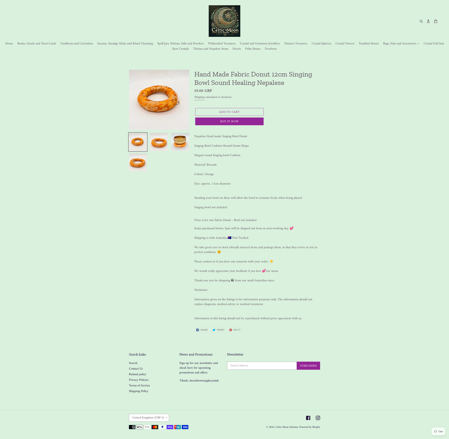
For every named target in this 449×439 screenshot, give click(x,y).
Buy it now (229, 121)
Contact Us (136, 368)
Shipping (199, 97)
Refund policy (137, 374)
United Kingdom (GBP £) (148, 417)
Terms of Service (139, 385)
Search (133, 363)
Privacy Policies (138, 380)
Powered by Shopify (309, 427)
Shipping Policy (138, 391)
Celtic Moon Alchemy (287, 427)
